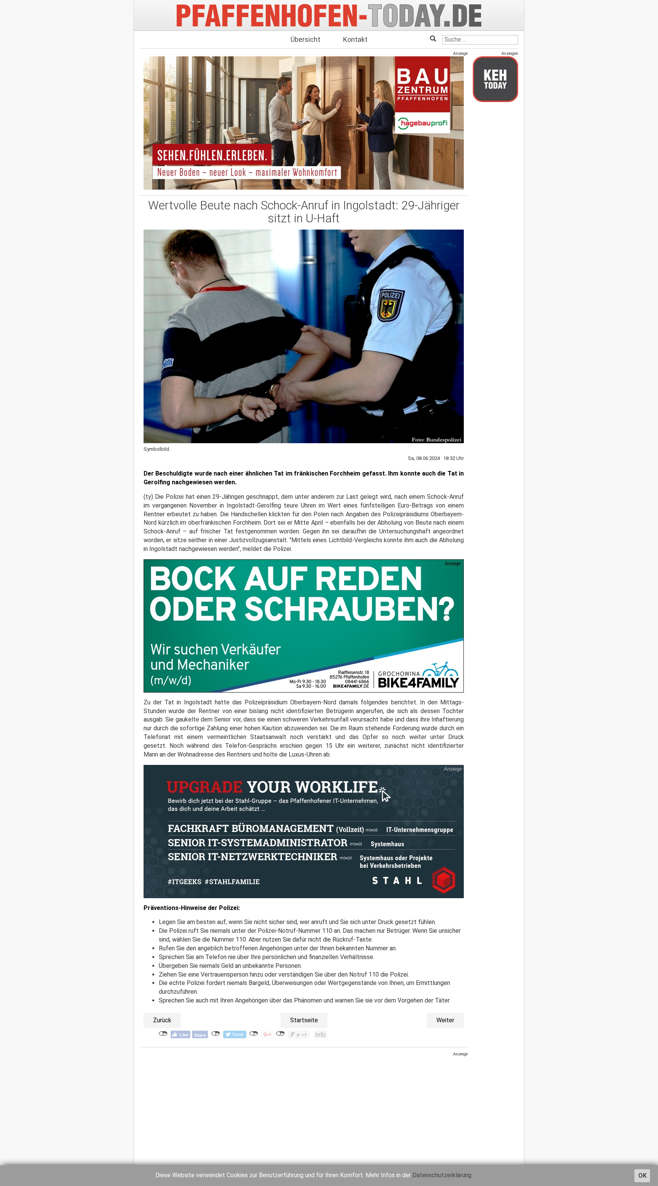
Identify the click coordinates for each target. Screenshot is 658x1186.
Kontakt (355, 39)
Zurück (162, 1020)
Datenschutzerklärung (441, 1175)
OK (642, 1175)
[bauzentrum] (304, 122)
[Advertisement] (304, 1110)
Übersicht (305, 39)
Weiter (445, 1020)
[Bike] (304, 625)
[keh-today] (495, 79)
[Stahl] (304, 830)
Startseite (304, 1020)
